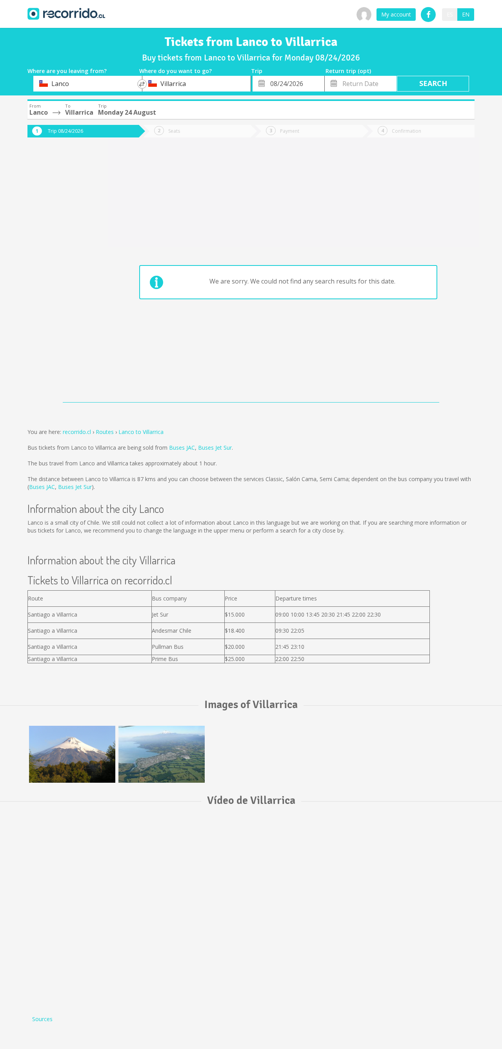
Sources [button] (42, 1019)
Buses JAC (182, 447)
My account (396, 14)
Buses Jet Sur (215, 447)
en (465, 14)
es (450, 14)
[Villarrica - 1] (72, 754)
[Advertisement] (58, 276)
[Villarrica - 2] (161, 754)
